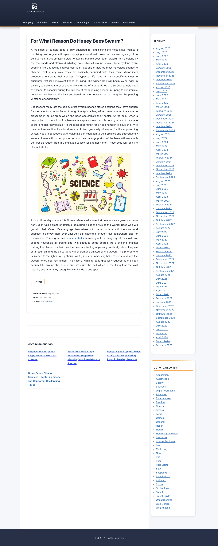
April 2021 (161, 290)
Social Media (100, 22)
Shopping (28, 22)
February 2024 (164, 157)
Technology (82, 22)
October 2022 (164, 220)
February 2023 (164, 204)
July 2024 (161, 138)
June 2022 (162, 235)
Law (158, 445)
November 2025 (165, 75)
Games (115, 22)
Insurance (161, 437)
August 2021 (163, 274)
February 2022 (164, 251)
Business (42, 22)
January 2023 (164, 208)
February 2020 (164, 345)
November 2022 (165, 216)
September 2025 (165, 83)
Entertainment (163, 398)
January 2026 (164, 67)
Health (55, 22)
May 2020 (161, 333)
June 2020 (162, 329)
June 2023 (162, 188)
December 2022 (165, 212)
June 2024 (162, 142)
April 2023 (162, 196)
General (48, 301)
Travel (159, 492)
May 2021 (161, 286)
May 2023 (161, 192)
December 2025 (165, 71)
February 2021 (164, 298)
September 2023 (165, 177)
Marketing (161, 449)
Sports (159, 484)
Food (159, 413)
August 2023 (163, 181)
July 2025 (161, 91)
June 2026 (162, 56)
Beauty (160, 382)
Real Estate (129, 22)
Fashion (160, 402)
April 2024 (162, 149)
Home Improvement (167, 433)
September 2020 (165, 317)
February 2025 (164, 110)
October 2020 (164, 313)
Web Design (163, 503)
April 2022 (162, 243)
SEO (158, 468)
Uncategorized (164, 499)
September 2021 (165, 271)
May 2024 (161, 145)
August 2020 (163, 321)
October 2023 (164, 173)
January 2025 (164, 114)
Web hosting (163, 507)
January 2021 (163, 302)
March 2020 (163, 341)
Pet (158, 456)
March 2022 (163, 247)
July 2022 (161, 231)
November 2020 (165, 309)
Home (159, 429)
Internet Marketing (166, 441)
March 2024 (163, 153)
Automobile (162, 378)
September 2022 (165, 224)
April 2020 (162, 337)
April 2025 (162, 103)
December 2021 (165, 259)
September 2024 (165, 130)
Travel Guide (163, 495)
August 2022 (163, 227)
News (159, 453)
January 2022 (164, 255)
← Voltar (37, 281)
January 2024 (164, 161)
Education (161, 394)
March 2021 (162, 294)
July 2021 (161, 278)
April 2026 (162, 63)
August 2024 (163, 134)
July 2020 (161, 325)
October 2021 (163, 267)
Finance (67, 22)
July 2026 (161, 52)
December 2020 (165, 306)
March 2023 (163, 200)
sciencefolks (76, 238)
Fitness (160, 410)
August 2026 (163, 48)
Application (162, 374)
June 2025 (162, 95)
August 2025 (163, 87)
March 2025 (163, 106)
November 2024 (165, 122)
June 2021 (162, 282)
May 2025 (161, 99)
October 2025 (164, 79)
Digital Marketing (165, 390)
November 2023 (165, 169)
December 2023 (165, 165)
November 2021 (165, 263)
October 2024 (164, 126)
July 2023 (161, 185)
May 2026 (161, 59)
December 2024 (165, 118)
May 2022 (161, 239)
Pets (158, 460)
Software (161, 480)
